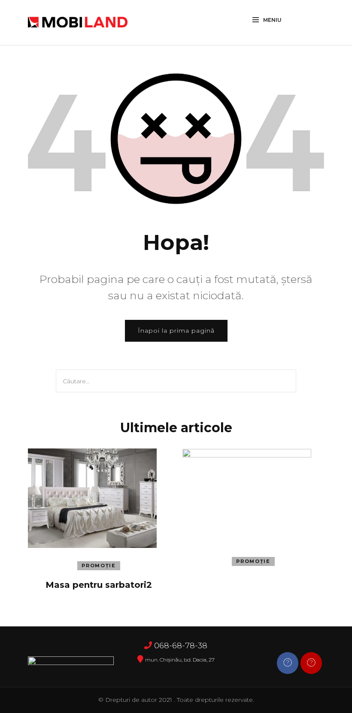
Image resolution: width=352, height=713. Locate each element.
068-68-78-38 (180, 645)
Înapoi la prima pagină (176, 330)
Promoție (98, 566)
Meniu (272, 20)
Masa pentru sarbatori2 (99, 585)
